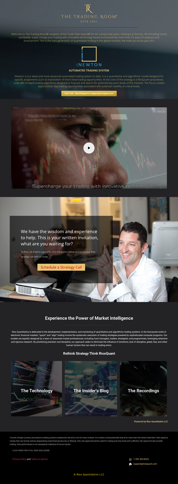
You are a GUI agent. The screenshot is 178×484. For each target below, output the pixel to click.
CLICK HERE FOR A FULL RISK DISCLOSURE (31, 450)
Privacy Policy (20, 459)
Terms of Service (39, 459)
